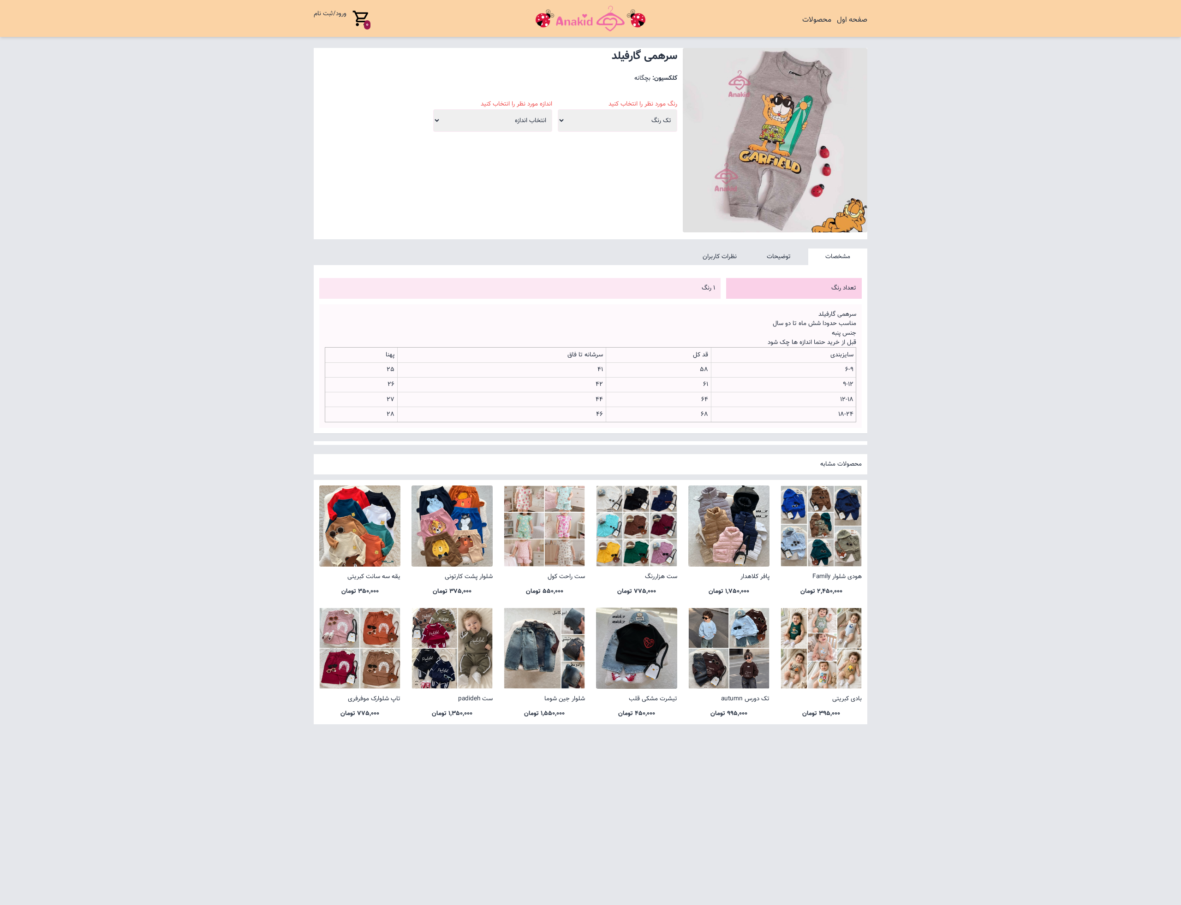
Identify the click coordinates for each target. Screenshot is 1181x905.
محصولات (816, 20)
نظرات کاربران (720, 256)
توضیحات (779, 256)
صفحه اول (852, 20)
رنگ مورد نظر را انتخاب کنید (642, 104)
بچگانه (642, 78)
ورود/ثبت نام (330, 13)
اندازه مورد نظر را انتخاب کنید (516, 104)
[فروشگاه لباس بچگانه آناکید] (590, 18)
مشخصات (837, 256)
